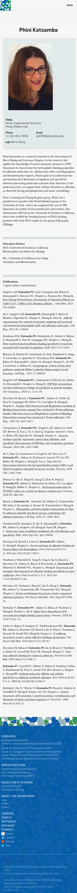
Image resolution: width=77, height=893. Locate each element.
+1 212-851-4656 (17, 136)
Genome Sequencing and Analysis (18, 768)
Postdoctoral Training (12, 789)
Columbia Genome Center (14, 740)
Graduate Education (11, 786)
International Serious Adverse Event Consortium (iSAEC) (30, 758)
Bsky (8, 845)
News (4, 800)
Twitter (9, 833)
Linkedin (9, 837)
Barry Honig (18, 142)
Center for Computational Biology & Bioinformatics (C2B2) (31, 743)
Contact (5, 807)
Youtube (9, 841)
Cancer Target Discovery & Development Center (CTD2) (29, 755)
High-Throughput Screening (15, 772)
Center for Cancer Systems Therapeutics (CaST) (26, 748)
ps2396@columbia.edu (50, 136)
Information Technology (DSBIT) (18, 775)
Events (4, 803)
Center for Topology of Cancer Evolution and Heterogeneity (31, 751)
